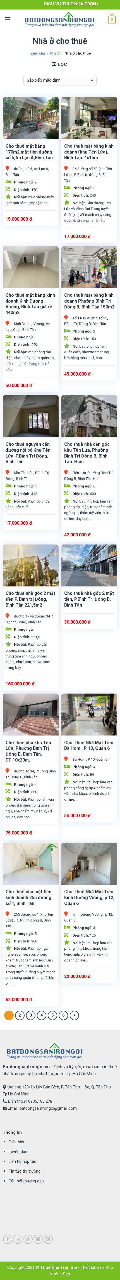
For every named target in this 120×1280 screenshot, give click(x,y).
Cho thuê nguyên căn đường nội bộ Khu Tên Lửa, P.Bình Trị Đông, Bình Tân (28, 453)
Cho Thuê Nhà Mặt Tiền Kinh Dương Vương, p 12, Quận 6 (89, 897)
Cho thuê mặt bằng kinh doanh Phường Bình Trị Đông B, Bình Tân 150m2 (89, 301)
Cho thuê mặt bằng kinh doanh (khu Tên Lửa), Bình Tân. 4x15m (89, 152)
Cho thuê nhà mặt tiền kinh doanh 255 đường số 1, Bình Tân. (28, 897)
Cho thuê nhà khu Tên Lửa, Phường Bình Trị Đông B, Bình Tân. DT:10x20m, (28, 751)
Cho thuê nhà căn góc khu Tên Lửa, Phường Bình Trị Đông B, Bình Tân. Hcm (87, 453)
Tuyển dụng (19, 1151)
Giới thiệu (17, 1142)
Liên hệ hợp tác (22, 1161)
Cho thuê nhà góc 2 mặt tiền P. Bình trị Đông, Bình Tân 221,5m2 (30, 599)
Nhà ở (54, 53)
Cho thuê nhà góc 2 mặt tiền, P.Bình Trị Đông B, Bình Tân (89, 599)
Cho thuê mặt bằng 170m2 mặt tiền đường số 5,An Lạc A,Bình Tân (29, 152)
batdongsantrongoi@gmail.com (48, 1108)
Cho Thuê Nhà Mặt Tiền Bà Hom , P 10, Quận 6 (88, 745)
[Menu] (7, 19)
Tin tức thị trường (24, 1171)
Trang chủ (37, 53)
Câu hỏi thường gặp (26, 1181)
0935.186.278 (40, 1101)
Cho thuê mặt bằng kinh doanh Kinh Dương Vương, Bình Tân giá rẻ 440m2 (30, 304)
